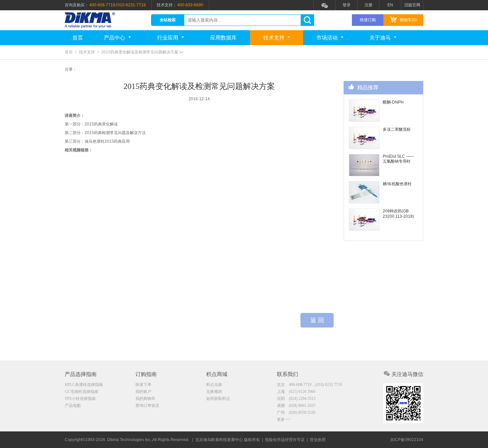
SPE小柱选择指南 (80, 398)
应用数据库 (223, 37)
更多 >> (283, 419)
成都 (296, 405)
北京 (309, 384)
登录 (347, 5)
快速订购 (368, 20)
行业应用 (167, 37)
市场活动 (327, 37)
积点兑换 (214, 384)
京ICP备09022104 (406, 439)
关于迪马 (380, 37)
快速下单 (143, 384)
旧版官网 (412, 5)
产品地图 (73, 405)
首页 (77, 37)
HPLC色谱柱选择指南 (84, 384)
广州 (296, 412)
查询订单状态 (147, 405)
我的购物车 (145, 398)
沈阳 (296, 398)
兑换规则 (214, 391)
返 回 (317, 320)
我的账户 (143, 391)
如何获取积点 (218, 398)
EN (390, 5)
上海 (296, 391)
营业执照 (318, 439)
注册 (368, 5)
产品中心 (114, 37)
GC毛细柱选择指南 (81, 391)
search (307, 20)
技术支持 (274, 37)
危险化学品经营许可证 (285, 439)
